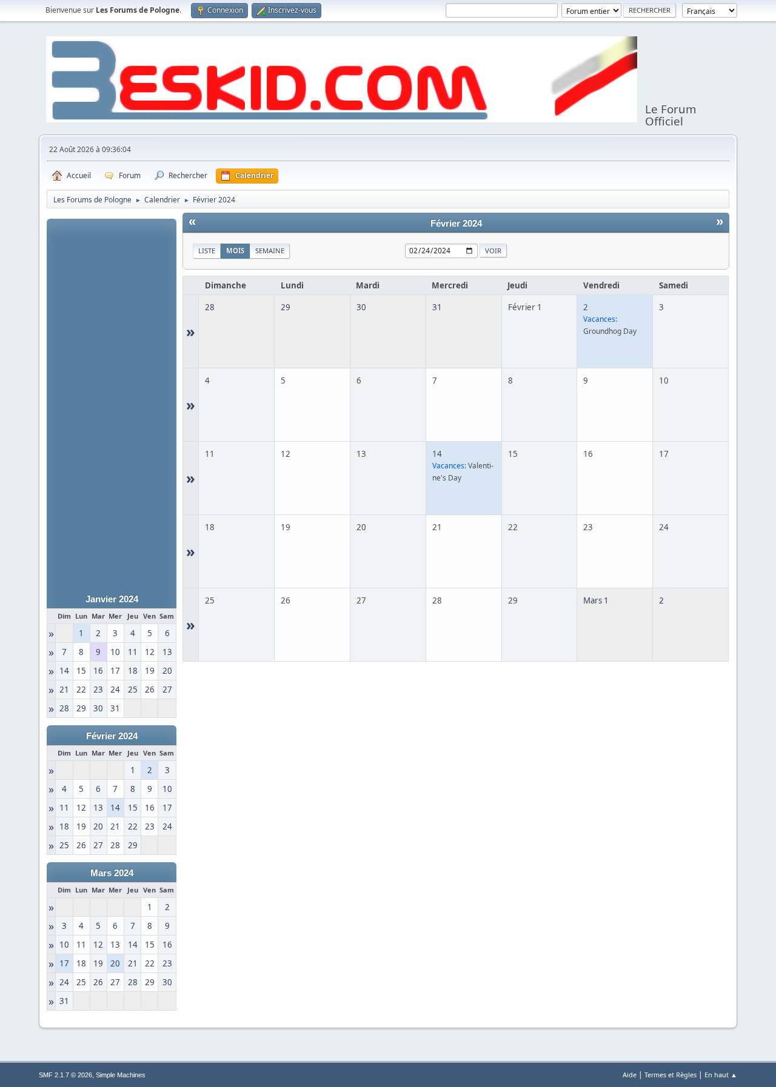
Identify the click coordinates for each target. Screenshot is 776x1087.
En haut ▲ (720, 1074)
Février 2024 (112, 736)
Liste (206, 250)
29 (285, 307)
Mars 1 (596, 600)
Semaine (269, 250)
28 (210, 307)
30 (361, 307)
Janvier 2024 (111, 599)
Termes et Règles (670, 1074)
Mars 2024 (111, 873)
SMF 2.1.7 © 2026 (65, 1075)
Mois (235, 250)
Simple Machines (121, 1075)
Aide (630, 1074)
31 (437, 307)
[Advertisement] (111, 400)
